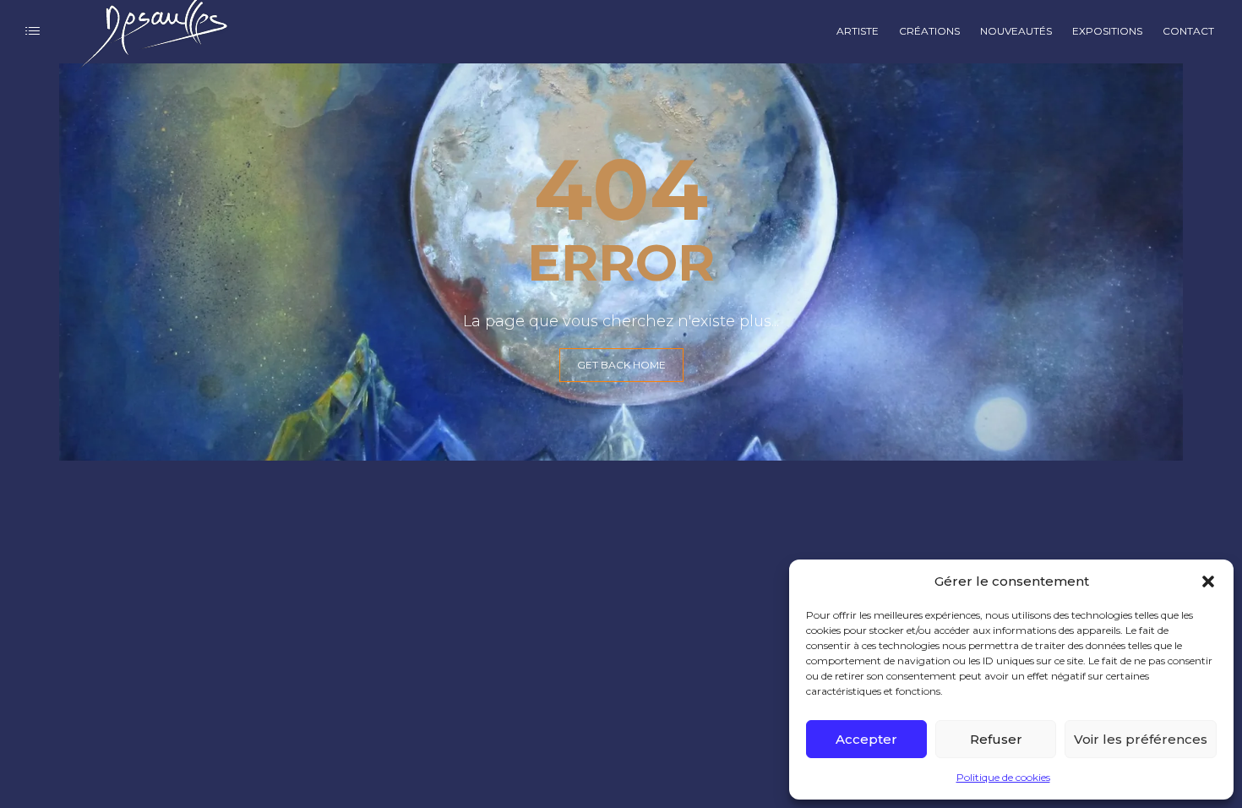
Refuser (996, 739)
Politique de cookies (1003, 777)
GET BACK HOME (621, 364)
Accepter (866, 739)
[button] (1208, 581)
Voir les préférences (1140, 739)
